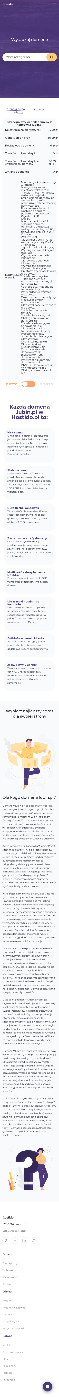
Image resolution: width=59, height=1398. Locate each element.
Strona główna (15, 109)
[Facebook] (7, 1241)
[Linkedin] (25, 1241)
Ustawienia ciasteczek (14, 1231)
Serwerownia (9, 1277)
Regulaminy (9, 1365)
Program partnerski (13, 1328)
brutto (46, 384)
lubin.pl (18, 112)
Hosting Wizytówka (13, 1307)
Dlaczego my (10, 1263)
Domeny (38, 109)
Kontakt (7, 1345)
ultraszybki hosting (18, 611)
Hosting (7, 1300)
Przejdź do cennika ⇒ (19, 454)
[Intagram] (16, 1241)
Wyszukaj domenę (51, 57)
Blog (5, 1358)
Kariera (6, 1284)
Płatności (7, 1372)
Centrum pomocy (12, 1352)
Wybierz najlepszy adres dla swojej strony (29, 714)
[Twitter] (34, 1241)
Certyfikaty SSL (11, 1321)
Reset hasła (8, 1379)
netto (12, 384)
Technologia (9, 1270)
